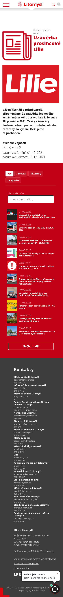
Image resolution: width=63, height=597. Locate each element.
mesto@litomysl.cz (30, 544)
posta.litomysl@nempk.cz (25, 416)
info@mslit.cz (20, 449)
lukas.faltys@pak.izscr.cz (25, 424)
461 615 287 (19, 468)
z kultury (35, 173)
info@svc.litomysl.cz (23, 508)
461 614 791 (19, 452)
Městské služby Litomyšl (27, 446)
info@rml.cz (19, 466)
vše (9, 173)
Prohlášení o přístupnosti (26, 563)
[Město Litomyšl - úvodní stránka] (30, 4)
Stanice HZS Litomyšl (25, 421)
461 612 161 (19, 391)
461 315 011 (19, 443)
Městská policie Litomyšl (27, 393)
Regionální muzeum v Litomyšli (31, 462)
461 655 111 (19, 418)
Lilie (16, 454)
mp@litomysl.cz (21, 397)
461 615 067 (19, 485)
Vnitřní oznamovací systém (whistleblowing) (35, 558)
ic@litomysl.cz (20, 388)
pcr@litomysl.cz (21, 407)
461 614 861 (19, 521)
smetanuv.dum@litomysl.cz (26, 499)
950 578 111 (19, 427)
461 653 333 (19, 382)
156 (15, 399)
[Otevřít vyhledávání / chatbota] (53, 4)
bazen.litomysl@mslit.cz (24, 441)
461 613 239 (19, 502)
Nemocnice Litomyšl (25, 412)
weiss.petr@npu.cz (22, 483)
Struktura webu (21, 568)
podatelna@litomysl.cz (24, 380)
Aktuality (37, 33)
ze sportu (13, 180)
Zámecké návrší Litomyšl (27, 471)
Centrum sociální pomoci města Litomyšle (31, 514)
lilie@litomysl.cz (21, 457)
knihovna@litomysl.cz (23, 432)
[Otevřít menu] (6, 5)
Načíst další (30, 346)
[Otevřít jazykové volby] (59, 4)
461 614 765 (19, 493)
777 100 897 (19, 477)
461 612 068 (19, 435)
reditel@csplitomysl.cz (24, 518)
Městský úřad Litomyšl (26, 377)
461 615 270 (19, 510)
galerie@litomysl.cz (22, 491)
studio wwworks (49, 587)
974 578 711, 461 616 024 (25, 410)
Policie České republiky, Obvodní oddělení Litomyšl (31, 403)
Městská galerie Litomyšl (28, 488)
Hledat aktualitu (16, 193)
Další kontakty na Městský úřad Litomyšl (33, 551)
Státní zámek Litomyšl (26, 479)
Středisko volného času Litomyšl (31, 504)
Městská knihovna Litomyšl (29, 429)
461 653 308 (19, 460)
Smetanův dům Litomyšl (27, 496)
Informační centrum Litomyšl (30, 385)
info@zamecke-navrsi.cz (25, 474)
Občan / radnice (41, 30)
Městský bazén (22, 437)
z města (21, 173)
